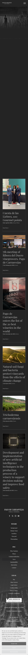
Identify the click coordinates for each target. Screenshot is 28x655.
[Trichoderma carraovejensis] (14, 403)
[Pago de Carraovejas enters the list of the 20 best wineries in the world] (14, 294)
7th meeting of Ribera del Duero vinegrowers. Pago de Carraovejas (14, 257)
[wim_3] (14, 598)
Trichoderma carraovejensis (11, 416)
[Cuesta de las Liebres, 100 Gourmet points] (14, 194)
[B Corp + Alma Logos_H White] (14, 627)
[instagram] (15, 516)
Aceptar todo (14, 643)
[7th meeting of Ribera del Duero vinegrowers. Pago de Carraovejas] (14, 241)
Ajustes (14, 647)
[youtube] (18, 516)
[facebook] (9, 516)
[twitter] (12, 516)
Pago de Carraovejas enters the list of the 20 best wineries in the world (12, 322)
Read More (5, 228)
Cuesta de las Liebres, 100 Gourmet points (12, 216)
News (14, 223)
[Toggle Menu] (24, 3)
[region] (14, 641)
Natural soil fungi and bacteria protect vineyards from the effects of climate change (14, 373)
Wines (17, 223)
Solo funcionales (14, 651)
